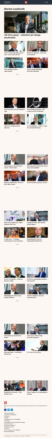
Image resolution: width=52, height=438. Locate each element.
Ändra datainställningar (9, 431)
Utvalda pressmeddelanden (10, 414)
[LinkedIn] (12, 410)
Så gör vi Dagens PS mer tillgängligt (12, 430)
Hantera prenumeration (9, 413)
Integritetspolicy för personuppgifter (12, 419)
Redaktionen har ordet (9, 427)
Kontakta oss (7, 416)
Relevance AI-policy (8, 423)
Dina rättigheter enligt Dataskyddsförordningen (14, 422)
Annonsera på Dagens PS (9, 425)
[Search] (45, 2)
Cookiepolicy (7, 420)
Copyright (6, 417)
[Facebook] (5, 410)
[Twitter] (8, 410)
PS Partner (6, 428)
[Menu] (47, 2)
